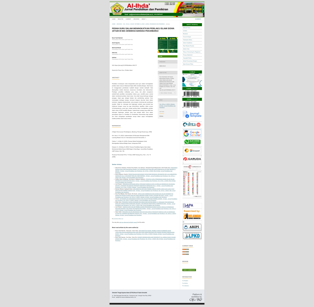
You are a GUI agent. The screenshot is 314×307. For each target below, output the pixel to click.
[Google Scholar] (192, 136)
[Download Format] (188, 207)
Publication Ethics (187, 39)
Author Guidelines (187, 42)
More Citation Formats (166, 93)
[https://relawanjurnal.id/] (192, 219)
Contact (185, 30)
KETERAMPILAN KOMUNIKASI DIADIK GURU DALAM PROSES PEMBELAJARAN (141, 198)
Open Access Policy (188, 64)
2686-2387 (195, 88)
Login (113, 19)
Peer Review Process (188, 45)
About (144, 19)
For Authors (185, 283)
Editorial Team (186, 27)
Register (120, 19)
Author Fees (186, 49)
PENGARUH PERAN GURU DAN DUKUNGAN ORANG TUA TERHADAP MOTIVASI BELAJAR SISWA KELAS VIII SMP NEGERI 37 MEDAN (146, 169)
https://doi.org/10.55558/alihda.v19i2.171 (126, 65)
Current (128, 19)
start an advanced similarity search (128, 222)
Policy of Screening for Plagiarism (191, 52)
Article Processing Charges (190, 61)
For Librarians (185, 285)
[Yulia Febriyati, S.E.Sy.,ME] (192, 145)
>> (122, 218)
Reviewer (185, 33)
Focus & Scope (187, 36)
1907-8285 (194, 99)
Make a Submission (189, 270)
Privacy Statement (187, 55)
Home (113, 24)
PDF (161, 56)
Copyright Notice (187, 58)
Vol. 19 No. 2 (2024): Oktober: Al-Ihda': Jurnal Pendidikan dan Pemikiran (144, 24)
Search (198, 19)
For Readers (185, 280)
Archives (136, 19)
